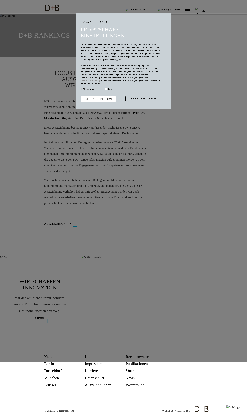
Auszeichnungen (98, 385)
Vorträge (132, 371)
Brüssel (50, 385)
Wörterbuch (135, 385)
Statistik (111, 89)
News (130, 378)
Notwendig (88, 89)
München (51, 378)
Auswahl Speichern (141, 98)
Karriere (91, 371)
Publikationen (137, 364)
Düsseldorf (53, 371)
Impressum (93, 364)
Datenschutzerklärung (91, 80)
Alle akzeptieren (98, 99)
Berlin (49, 364)
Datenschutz (94, 378)
